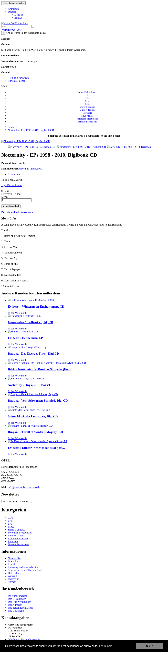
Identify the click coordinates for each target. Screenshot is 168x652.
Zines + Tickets (16, 535)
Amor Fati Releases (18, 538)
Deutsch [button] (12, 11)
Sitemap (12, 581)
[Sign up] (31, 502)
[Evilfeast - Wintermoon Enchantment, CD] (31, 300)
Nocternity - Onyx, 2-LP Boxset (29, 385)
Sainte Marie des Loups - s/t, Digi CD (33, 416)
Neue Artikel (14, 558)
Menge (5, 196)
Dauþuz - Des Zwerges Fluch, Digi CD (33, 353)
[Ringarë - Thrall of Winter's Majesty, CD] (30, 425)
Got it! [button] (149, 646)
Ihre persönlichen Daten (20, 607)
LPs (10, 520)
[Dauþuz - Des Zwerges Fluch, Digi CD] (30, 347)
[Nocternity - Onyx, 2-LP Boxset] (26, 378)
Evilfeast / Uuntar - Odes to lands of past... (36, 447)
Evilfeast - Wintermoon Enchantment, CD (36, 306)
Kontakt (12, 564)
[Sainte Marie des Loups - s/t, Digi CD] (29, 410)
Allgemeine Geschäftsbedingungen (26, 570)
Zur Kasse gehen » (17, 80)
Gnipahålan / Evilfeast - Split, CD (30, 322)
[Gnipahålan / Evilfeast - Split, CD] (26, 315)
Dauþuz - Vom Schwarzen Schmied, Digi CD (38, 400)
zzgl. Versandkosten (11, 185)
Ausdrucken (14, 174)
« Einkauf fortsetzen (18, 77)
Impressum (13, 579)
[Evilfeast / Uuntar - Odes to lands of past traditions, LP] (37, 441)
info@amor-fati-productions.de (24, 487)
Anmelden (13, 8)
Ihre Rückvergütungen (19, 601)
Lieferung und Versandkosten (23, 567)
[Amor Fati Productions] (14, 23)
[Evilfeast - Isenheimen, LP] (23, 331)
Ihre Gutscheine (16, 610)
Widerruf (12, 576)
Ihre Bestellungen (17, 598)
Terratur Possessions (87, 122)
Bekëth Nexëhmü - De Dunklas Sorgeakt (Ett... (39, 369)
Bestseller (13, 561)
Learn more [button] (105, 646)
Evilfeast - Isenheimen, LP (25, 338)
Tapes (11, 526)
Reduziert (13, 541)
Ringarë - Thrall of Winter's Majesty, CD (35, 432)
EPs (10, 523)
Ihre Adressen (15, 604)
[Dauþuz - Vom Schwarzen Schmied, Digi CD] (33, 394)
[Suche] (33, 27)
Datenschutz (14, 573)
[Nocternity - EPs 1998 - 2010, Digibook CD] (32, 146)
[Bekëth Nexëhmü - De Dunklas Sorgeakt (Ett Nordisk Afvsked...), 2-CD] (47, 363)
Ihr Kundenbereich (17, 595)
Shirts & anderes (16, 529)
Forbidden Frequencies (20, 532)
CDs (10, 517)
